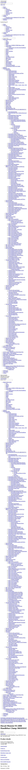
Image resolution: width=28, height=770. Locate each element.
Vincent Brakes (11, 321)
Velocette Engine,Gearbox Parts (14, 308)
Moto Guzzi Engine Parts (13, 231)
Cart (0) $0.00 (3, 378)
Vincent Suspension (12, 334)
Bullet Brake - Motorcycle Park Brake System (12, 354)
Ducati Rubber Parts (12, 198)
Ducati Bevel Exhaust (12, 187)
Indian (7, 53)
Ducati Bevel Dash (12, 177)
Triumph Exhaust (11, 272)
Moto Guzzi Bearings (12, 223)
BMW (7, 44)
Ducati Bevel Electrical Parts (14, 178)
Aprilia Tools (11, 96)
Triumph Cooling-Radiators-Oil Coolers (16, 266)
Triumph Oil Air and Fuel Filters (15, 282)
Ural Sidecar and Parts (13, 301)
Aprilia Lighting (11, 92)
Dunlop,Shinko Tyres (10, 368)
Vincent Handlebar (12, 329)
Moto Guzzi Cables (12, 228)
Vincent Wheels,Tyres (12, 335)
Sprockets (13, 124)
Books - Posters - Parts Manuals (9, 353)
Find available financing (5, 761)
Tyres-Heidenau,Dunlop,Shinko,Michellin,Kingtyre (13, 366)
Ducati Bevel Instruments (13, 196)
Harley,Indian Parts (10, 214)
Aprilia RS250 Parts (12, 71)
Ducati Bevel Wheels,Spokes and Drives (16, 199)
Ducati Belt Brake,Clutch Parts (14, 115)
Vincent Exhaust (11, 326)
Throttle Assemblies (15, 236)
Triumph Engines (11, 271)
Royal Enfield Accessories (13, 258)
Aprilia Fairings (11, 83)
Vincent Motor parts (12, 333)
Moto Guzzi (8, 58)
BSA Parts (8, 104)
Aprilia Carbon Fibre (12, 76)
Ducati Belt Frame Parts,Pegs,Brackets (16, 143)
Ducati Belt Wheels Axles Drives (15, 161)
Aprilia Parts (8, 69)
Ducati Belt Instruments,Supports (15, 153)
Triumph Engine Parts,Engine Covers (16, 270)
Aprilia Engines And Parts (13, 80)
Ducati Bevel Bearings (13, 168)
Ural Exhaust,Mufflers (13, 303)
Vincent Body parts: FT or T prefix (15, 320)
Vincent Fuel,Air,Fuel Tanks (14, 325)
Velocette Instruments (12, 313)
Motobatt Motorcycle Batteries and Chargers (12, 360)
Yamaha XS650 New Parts (13, 343)
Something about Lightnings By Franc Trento (15, 17)
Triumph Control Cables (13, 265)
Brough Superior (9, 101)
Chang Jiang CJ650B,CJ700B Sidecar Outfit (15, 45)
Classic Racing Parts (10, 339)
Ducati (7, 50)
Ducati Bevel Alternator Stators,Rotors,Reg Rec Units (17, 185)
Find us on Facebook (5, 759)
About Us (5, 8)
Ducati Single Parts (10, 201)
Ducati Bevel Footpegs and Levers (15, 188)
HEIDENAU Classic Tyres (11, 367)
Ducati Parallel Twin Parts (11, 213)
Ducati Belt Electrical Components (15, 135)
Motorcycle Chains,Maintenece (9, 361)
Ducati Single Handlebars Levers (15, 207)
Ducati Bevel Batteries (13, 167)
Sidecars (5, 67)
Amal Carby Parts (9, 345)
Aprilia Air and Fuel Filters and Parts (15, 73)
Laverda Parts (8, 215)
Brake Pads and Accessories (9, 355)
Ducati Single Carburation (13, 210)
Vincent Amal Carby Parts (13, 317)
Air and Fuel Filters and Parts (17, 222)
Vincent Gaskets (11, 327)
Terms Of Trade (9, 12)
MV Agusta (8, 59)
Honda (7, 52)
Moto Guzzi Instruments (13, 237)
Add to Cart (3, 733)
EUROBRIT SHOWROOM (6, 718)
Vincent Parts (8, 315)
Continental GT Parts (12, 256)
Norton (7, 60)
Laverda (7, 55)
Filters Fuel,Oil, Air (15, 128)
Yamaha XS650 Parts (10, 342)
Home (4, 7)
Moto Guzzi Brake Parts (13, 227)
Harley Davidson (9, 51)
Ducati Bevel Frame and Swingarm (15, 189)
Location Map (9, 10)
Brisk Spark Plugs (9, 341)
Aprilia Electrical (11, 79)
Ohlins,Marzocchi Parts (10, 216)
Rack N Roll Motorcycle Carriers (10, 362)
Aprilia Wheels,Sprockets (13, 97)
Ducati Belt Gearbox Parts (13, 145)
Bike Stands (8, 287)
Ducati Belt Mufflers (15, 139)
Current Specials (6, 356)
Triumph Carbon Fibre (13, 264)
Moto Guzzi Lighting (12, 240)
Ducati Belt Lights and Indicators (15, 156)
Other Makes (8, 62)
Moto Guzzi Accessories (13, 219)
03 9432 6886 (3, 2)
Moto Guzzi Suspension (13, 242)
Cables (12, 122)
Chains (12, 123)
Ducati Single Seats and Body (14, 209)
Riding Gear (8, 349)
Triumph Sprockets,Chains (13, 283)
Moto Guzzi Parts (9, 217)
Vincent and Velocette (10, 65)
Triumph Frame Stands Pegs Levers (15, 273)
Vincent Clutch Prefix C (13, 319)
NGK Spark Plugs (9, 340)
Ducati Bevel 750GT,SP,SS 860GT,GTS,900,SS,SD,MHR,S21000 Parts (15, 166)
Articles (4, 16)
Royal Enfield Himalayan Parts (14, 257)
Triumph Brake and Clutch (13, 262)
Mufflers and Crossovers (16, 221)
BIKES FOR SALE (7, 39)
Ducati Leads (13, 181)
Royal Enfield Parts (10, 248)
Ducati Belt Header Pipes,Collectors (18, 138)
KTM (7, 54)
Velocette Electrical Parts (13, 307)
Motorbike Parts (6, 68)
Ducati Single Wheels (12, 212)
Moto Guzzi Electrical (12, 230)
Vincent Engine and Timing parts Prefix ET (17, 324)
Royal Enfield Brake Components (15, 252)
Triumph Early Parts (10, 285)
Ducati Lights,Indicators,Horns (17, 180)
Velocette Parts (9, 304)
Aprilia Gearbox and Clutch (14, 88)
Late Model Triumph (10, 57)
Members (5, 19)
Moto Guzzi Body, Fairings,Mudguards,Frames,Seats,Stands (16, 225)
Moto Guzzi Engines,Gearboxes (15, 233)
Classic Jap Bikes (9, 48)
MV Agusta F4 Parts (10, 245)
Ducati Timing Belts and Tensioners (18, 121)
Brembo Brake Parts (10, 100)
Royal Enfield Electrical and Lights (15, 250)
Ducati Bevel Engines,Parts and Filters (16, 186)
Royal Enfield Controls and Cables (15, 251)
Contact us (3, 748)
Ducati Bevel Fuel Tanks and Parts (15, 193)
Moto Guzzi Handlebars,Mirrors (15, 235)
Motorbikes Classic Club (6, 752)
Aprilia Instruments (12, 90)
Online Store (3, 755)
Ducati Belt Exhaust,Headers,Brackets (16, 137)
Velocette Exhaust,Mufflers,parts (15, 310)
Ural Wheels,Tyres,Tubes (13, 293)
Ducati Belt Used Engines (13, 160)
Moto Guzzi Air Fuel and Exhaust (15, 220)
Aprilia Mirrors (11, 93)
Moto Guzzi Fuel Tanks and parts (15, 234)
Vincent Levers (11, 331)
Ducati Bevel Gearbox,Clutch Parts (15, 194)
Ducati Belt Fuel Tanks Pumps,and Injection (17, 144)
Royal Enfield (8, 64)
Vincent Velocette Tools (13, 336)
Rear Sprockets (17, 127)
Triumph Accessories (12, 261)
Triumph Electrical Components (14, 268)
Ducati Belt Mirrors (12, 157)
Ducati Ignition (14, 182)
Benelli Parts (8, 102)
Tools (4, 364)
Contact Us (5, 15)
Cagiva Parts (8, 106)
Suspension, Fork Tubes (8, 363)
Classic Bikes (8, 46)
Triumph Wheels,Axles (13, 284)
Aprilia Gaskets (11, 87)
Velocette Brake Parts (12, 305)
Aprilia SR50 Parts (12, 99)
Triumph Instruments (15, 269)
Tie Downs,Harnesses (10, 348)
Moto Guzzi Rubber (12, 241)
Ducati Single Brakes (12, 202)
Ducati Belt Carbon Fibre (13, 116)
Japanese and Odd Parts (10, 338)
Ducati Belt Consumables (13, 118)
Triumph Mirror (11, 280)
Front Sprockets (17, 125)
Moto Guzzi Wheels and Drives (14, 243)
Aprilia (7, 41)
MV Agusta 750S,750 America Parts (13, 244)
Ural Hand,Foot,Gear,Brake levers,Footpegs (17, 299)
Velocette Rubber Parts (13, 314)
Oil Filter (15, 129)
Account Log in (4, 757)
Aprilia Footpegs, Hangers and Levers (16, 82)
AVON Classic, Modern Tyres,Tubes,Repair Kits (13, 352)
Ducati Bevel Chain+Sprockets (14, 174)
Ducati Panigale (9, 200)
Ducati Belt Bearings (12, 111)
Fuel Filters (16, 132)
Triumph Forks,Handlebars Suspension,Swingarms (13, 276)
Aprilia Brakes (11, 74)
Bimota (7, 43)
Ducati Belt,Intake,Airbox (13, 154)
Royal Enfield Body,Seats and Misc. (15, 255)
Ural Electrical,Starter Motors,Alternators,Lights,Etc (14, 298)
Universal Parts (9, 286)
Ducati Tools (11, 163)
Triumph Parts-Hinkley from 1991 (13, 259)
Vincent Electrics (11, 322)
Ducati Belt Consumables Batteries (18, 120)
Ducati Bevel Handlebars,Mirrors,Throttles (17, 195)
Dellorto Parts (8, 107)
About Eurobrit (4, 746)
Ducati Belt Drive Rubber (13, 164)
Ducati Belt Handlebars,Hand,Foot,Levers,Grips (15, 147)
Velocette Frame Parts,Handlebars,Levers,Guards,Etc (15, 312)
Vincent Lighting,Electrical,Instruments (16, 332)
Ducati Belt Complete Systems (17, 142)
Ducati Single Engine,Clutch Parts (15, 203)
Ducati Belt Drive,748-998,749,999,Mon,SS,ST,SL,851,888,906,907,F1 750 (16, 109)
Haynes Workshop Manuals (9, 357)
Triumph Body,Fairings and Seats (15, 263)
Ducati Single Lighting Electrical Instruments (17, 208)
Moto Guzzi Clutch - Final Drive (15, 229)
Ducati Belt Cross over (15, 140)
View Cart (3, 4)
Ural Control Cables (12, 300)
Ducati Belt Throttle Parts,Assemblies (18, 149)
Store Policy (5, 371)
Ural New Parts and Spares (13, 290)
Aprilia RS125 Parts (12, 72)
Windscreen (5, 370)
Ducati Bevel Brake (12, 172)
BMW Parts (8, 103)
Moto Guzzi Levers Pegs (13, 238)
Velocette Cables (11, 306)
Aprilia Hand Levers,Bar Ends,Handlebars (17, 47)
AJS (6, 40)
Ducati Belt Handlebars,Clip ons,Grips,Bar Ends (17, 151)
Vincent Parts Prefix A (13, 318)
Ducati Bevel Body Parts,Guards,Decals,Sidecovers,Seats (16, 171)
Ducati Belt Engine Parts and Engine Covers (17, 136)
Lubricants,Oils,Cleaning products (10, 359)
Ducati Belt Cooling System (14, 133)
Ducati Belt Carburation (13, 117)
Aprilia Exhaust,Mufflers (13, 81)
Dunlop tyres (11, 369)
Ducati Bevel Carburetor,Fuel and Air (16, 173)
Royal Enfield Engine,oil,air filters (15, 249)
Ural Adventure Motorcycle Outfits (13, 66)
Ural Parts (8, 289)
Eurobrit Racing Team (7, 18)
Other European (9, 61)
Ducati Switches (14, 179)
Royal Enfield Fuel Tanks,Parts (14, 254)
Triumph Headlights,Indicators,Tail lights (16, 279)
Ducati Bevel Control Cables (14, 175)
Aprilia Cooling (11, 78)
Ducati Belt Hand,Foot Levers (17, 152)
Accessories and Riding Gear (9, 347)
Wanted (7, 11)
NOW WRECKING (7, 346)
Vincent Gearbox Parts (13, 328)
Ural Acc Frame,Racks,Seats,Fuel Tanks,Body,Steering (15, 292)
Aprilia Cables (11, 75)
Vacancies (8, 14)
